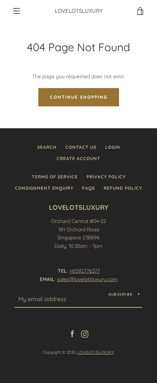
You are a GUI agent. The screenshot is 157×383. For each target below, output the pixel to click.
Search (47, 147)
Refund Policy (123, 188)
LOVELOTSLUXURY (79, 11)
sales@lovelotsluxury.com (87, 279)
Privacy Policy (106, 176)
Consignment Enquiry (44, 188)
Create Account (78, 158)
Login (112, 147)
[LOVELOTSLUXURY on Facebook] (72, 333)
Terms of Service (55, 176)
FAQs (88, 188)
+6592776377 (84, 271)
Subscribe (120, 294)
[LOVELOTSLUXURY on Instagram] (84, 333)
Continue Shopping (78, 97)
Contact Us (80, 147)
